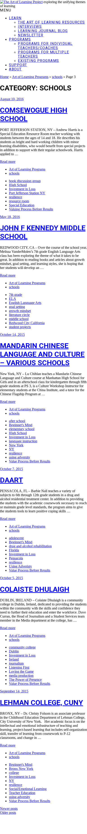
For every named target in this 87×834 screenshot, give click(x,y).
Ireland (14, 659)
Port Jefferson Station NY (27, 193)
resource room (19, 201)
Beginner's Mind (20, 425)
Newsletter (30, 35)
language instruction (23, 441)
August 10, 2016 (12, 99)
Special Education (21, 205)
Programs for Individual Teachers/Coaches (45, 45)
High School (18, 185)
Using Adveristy (20, 566)
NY (11, 449)
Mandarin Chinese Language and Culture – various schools (42, 354)
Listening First (19, 667)
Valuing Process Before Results (31, 209)
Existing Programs (38, 61)
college (14, 773)
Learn (15, 18)
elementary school (21, 429)
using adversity (19, 457)
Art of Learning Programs (30, 77)
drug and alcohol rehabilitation (30, 546)
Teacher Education (22, 793)
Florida (14, 550)
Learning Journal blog (43, 31)
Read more (7, 162)
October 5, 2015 (11, 578)
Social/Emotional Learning (28, 789)
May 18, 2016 (10, 217)
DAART (11, 480)
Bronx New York (21, 769)
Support (18, 65)
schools (57, 77)
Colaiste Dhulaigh (34, 589)
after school (17, 421)
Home (4, 77)
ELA (12, 299)
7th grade (15, 295)
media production (21, 675)
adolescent (16, 538)
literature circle (19, 315)
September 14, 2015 (14, 691)
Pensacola (16, 558)
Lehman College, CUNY (41, 702)
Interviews (30, 26)
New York (16, 445)
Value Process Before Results (29, 461)
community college (22, 647)
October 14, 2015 (12, 334)
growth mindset (20, 311)
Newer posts (9, 808)
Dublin (14, 651)
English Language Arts (25, 303)
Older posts (8, 812)
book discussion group (25, 181)
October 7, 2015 (11, 469)
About (15, 69)
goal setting (17, 307)
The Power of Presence (25, 679)
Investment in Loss (22, 189)
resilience (15, 197)
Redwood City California (27, 323)
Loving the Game (21, 671)
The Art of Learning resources (51, 22)
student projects (20, 327)
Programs (20, 39)
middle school (19, 319)
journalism (16, 663)
